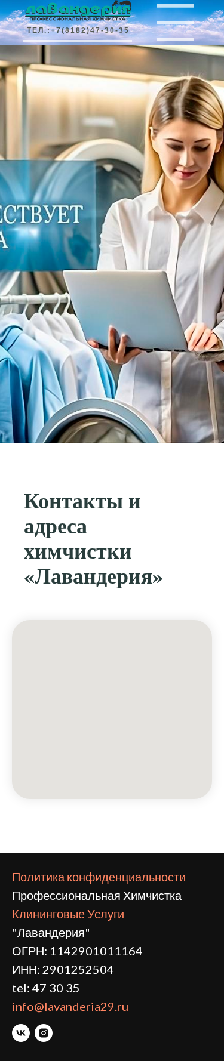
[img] (175, 22)
